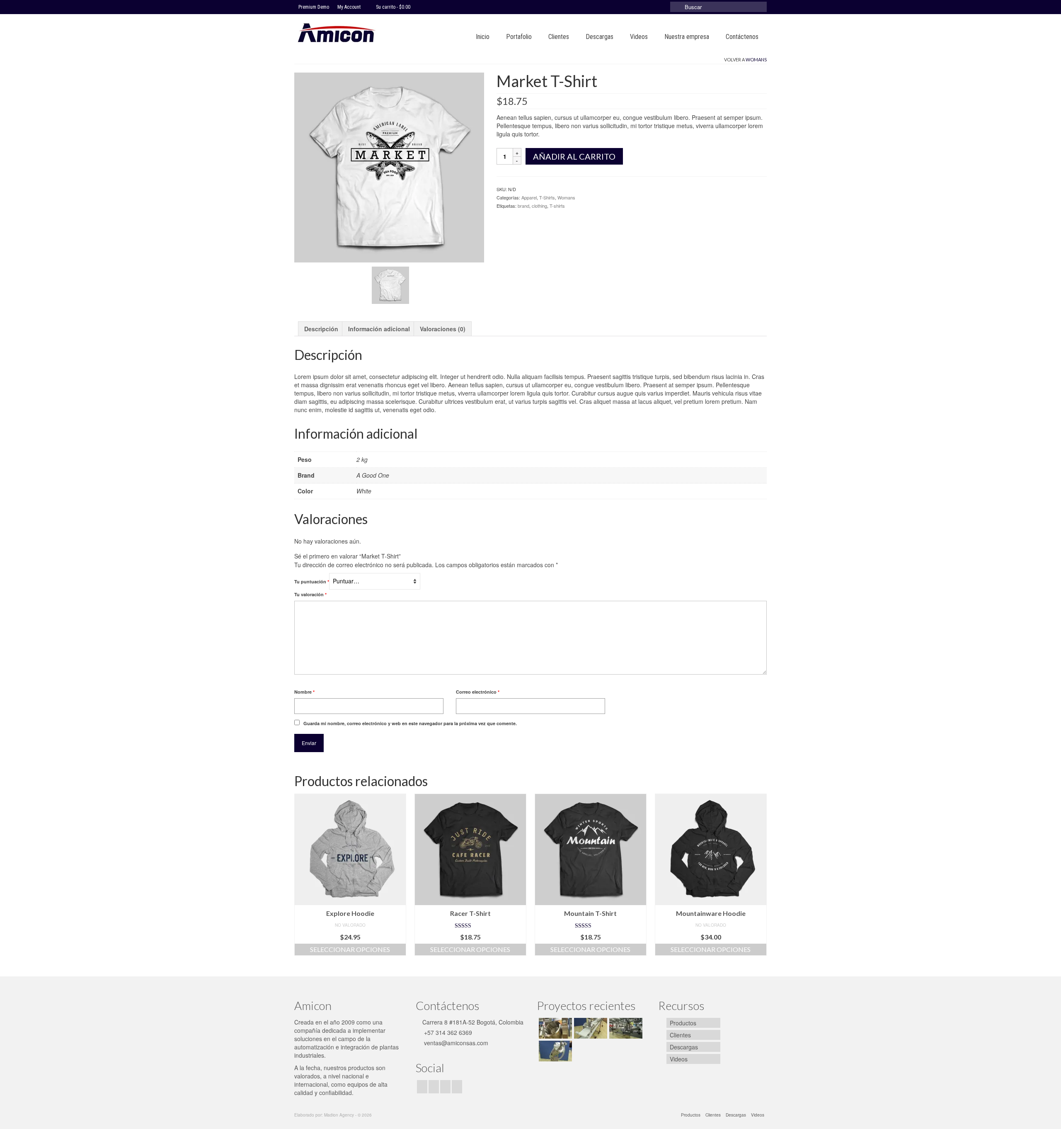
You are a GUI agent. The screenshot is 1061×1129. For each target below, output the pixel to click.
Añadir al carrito (574, 156)
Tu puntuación (311, 581)
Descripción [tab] (321, 329)
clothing (539, 205)
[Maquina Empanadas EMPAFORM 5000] (589, 1028)
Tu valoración (310, 594)
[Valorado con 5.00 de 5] (470, 926)
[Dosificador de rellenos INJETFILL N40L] (554, 1051)
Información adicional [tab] (379, 329)
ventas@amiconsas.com (455, 1043)
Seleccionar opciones (350, 949)
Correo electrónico (477, 692)
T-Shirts (547, 197)
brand (523, 205)
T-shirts (557, 205)
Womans (756, 59)
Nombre (304, 692)
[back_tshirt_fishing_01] (390, 284)
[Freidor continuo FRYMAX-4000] (624, 1028)
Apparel (529, 197)
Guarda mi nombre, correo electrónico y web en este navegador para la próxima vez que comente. (410, 723)
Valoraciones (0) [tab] (442, 329)
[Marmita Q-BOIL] (554, 1028)
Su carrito (392, 7)
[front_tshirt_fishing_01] (389, 166)
